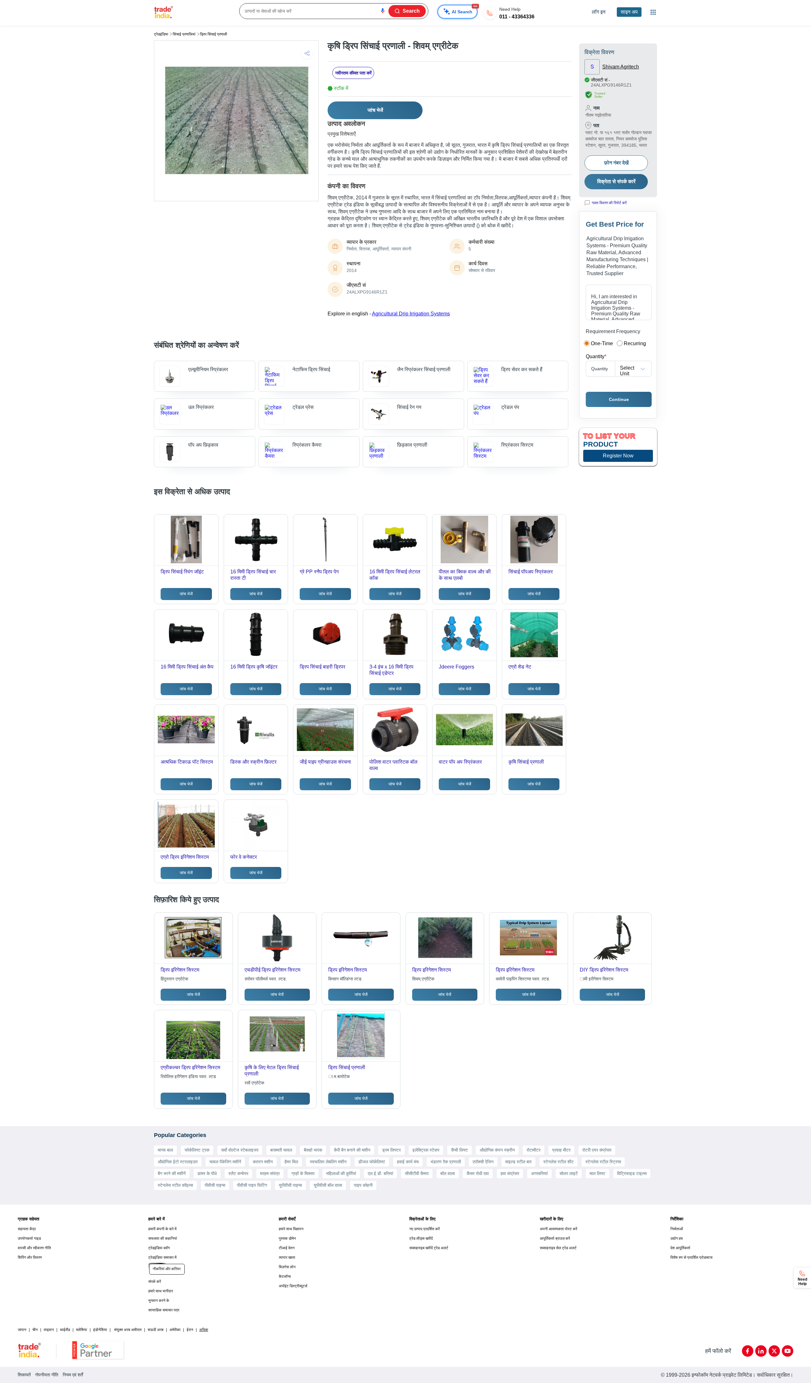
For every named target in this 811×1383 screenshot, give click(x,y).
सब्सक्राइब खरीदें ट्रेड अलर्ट (428, 1248)
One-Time (602, 343)
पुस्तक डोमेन (287, 1238)
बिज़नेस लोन (287, 1267)
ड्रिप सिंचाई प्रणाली (213, 34)
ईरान (190, 1330)
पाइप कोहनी (363, 1185)
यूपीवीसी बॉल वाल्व (328, 1185)
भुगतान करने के (158, 1300)
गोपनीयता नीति (46, 1374)
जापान (22, 1330)
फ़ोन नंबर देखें (616, 162)
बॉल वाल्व (447, 1173)
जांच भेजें (375, 110)
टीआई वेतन (287, 1248)
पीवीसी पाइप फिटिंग (252, 1185)
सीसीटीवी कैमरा (417, 1173)
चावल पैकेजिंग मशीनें (225, 1161)
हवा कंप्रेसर (510, 1173)
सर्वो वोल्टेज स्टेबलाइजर (240, 1150)
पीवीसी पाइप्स (215, 1185)
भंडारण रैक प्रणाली (446, 1161)
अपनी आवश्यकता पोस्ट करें (558, 1229)
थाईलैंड (65, 1330)
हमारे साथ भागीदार (160, 1291)
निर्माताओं (676, 1229)
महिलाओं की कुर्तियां (341, 1173)
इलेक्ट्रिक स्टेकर (425, 1150)
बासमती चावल (281, 1150)
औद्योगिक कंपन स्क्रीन (497, 1150)
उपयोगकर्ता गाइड (29, 1238)
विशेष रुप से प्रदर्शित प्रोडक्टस (691, 1257)
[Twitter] (774, 1351)
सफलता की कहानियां (162, 1238)
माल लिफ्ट (597, 1173)
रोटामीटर (533, 1150)
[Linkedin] (761, 1351)
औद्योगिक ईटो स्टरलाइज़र (178, 1161)
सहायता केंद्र (27, 1229)
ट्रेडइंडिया (161, 34)
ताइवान (49, 1330)
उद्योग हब (676, 1238)
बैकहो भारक (313, 1150)
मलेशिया (81, 1330)
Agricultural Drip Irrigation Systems (411, 313)
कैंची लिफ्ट (459, 1150)
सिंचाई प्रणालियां (184, 34)
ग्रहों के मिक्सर (303, 1173)
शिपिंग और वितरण (30, 1257)
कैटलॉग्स (285, 1276)
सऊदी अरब (155, 1330)
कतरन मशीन (263, 1161)
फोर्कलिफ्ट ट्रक (197, 1150)
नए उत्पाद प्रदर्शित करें (424, 1229)
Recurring (635, 343)
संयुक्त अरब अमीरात (128, 1330)
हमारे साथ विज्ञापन (291, 1229)
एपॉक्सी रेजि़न (483, 1161)
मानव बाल (165, 1150)
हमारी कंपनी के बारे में (162, 1229)
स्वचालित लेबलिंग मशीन (328, 1161)
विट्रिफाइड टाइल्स (632, 1173)
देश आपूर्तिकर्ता (680, 1248)
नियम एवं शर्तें (73, 1374)
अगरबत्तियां (539, 1173)
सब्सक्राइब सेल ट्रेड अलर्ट (558, 1248)
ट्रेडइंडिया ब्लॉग (159, 1248)
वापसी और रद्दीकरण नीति (34, 1248)
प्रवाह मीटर (561, 1150)
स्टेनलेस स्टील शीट (558, 1161)
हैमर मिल (291, 1161)
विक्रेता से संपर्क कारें (616, 181)
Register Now (618, 455)
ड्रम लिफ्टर (391, 1150)
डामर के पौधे (207, 1173)
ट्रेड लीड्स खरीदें (421, 1238)
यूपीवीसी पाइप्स (290, 1185)
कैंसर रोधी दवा (478, 1173)
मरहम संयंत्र (270, 1173)
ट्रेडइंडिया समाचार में (162, 1257)
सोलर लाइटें (568, 1173)
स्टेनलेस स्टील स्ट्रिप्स (603, 1161)
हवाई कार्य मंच (408, 1161)
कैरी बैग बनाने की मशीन (352, 1150)
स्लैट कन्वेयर (238, 1173)
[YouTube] (787, 1351)
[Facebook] (747, 1351)
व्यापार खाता (287, 1257)
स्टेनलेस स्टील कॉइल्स (175, 1185)
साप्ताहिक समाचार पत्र (163, 1310)
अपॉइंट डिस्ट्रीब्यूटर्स (293, 1286)
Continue (619, 399)
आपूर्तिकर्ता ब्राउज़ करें (555, 1238)
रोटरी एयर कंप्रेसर (596, 1150)
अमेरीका (175, 1330)
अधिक (203, 1330)
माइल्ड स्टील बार (518, 1161)
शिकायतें (24, 1374)
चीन (35, 1330)
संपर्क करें (154, 1281)
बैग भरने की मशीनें (172, 1173)
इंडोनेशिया (100, 1330)
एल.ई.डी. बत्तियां (380, 1173)
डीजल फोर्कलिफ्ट (371, 1161)
